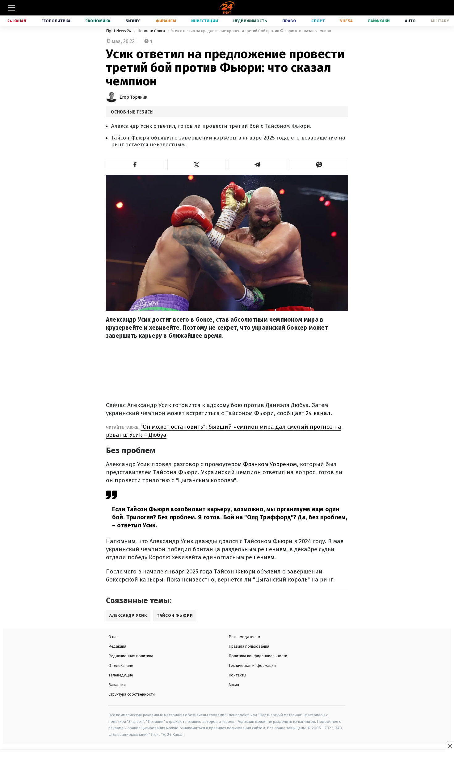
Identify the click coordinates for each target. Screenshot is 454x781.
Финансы (166, 21)
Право (289, 21)
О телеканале (120, 665)
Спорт (318, 21)
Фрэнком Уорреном (270, 464)
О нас (113, 636)
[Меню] (11, 8)
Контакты (237, 675)
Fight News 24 (119, 31)
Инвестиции (204, 21)
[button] (135, 164)
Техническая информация (252, 665)
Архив (234, 684)
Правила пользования (249, 646)
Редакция (117, 646)
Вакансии (117, 684)
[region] (227, 766)
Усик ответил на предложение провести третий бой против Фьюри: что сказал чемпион (251, 31)
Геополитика (55, 21)
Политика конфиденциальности (258, 656)
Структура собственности (131, 694)
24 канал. (319, 413)
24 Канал (16, 21)
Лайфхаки (379, 21)
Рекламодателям (244, 636)
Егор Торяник (133, 97)
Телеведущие (120, 675)
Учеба (346, 21)
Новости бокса (151, 31)
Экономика (98, 21)
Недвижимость (250, 21)
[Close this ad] (449, 745)
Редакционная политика (130, 656)
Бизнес (133, 21)
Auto (410, 21)
